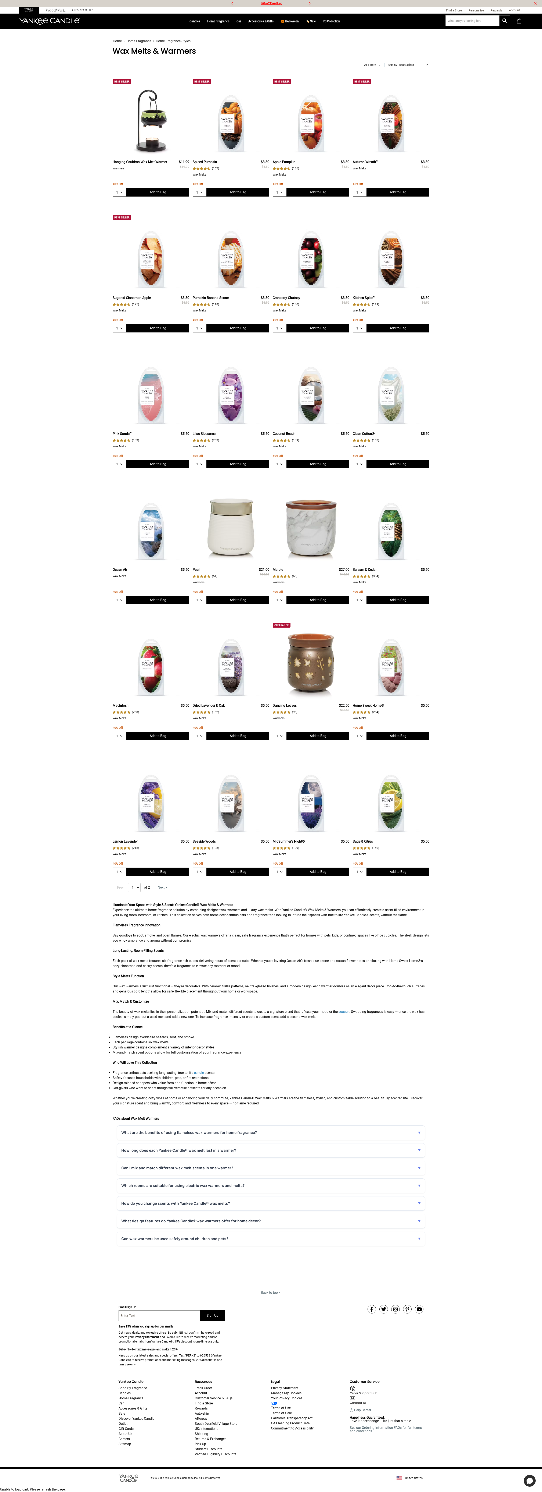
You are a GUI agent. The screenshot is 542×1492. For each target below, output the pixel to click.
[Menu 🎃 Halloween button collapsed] (300, 21)
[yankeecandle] (30, 10)
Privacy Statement (147, 1337)
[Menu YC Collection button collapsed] (341, 21)
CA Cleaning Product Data (290, 1423)
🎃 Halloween (290, 21)
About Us (125, 1434)
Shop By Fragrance (133, 1388)
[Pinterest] (407, 1309)
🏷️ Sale (311, 21)
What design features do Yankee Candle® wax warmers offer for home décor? (191, 1221)
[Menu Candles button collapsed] (201, 21)
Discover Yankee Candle (136, 1419)
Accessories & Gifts (261, 21)
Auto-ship (202, 1413)
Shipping (201, 1434)
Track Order (203, 1388)
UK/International (207, 1429)
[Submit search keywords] (504, 20)
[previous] (232, 3)
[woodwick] (55, 10)
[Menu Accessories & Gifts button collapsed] (275, 21)
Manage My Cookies (286, 1393)
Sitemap (125, 1444)
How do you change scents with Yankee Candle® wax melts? (175, 1203)
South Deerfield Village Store (216, 1424)
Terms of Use (281, 1408)
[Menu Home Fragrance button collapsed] (231, 21)
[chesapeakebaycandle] (82, 10)
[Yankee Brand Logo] (49, 21)
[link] (206, 168)
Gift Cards (126, 1429)
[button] (530, 1481)
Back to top (269, 1293)
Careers (124, 1439)
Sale (122, 1413)
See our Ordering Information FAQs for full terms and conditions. (386, 1429)
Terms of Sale (281, 1413)
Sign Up (212, 1315)
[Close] (535, 3)
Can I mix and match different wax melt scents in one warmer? (177, 1168)
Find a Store (204, 1403)
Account (201, 1393)
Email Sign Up (127, 1307)
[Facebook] (372, 1309)
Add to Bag (158, 192)
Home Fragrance (218, 21)
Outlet (123, 1424)
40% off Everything (271, 3)
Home (117, 41)
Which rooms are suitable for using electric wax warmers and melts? (183, 1185)
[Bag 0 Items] (519, 21)
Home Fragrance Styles (173, 41)
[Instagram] (395, 1309)
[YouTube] (419, 1309)
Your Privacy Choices (286, 1398)
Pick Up (200, 1444)
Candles (194, 21)
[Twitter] (383, 1309)
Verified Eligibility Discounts (215, 1454)
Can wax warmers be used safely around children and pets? (174, 1239)
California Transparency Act (291, 1418)
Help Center (362, 1410)
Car (238, 21)
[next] (310, 3)
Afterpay (201, 1419)
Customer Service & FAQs (213, 1398)
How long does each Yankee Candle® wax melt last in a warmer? (178, 1150)
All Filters (370, 65)
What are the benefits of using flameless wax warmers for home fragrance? (189, 1132)
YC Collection (331, 21)
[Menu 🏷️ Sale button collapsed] (317, 21)
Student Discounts (208, 1449)
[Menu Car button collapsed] (242, 21)
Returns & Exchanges (210, 1439)
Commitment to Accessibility (292, 1428)
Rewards (201, 1408)
